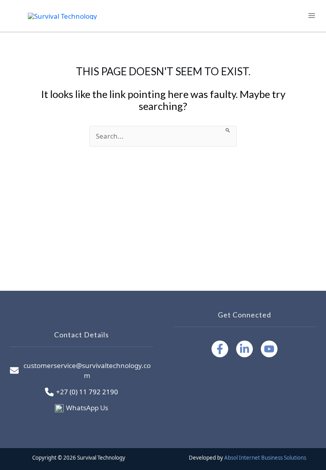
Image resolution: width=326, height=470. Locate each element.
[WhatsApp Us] (81, 408)
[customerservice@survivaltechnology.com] (81, 370)
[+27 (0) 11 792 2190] (81, 392)
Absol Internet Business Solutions (265, 457)
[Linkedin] (244, 349)
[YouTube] (269, 349)
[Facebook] (220, 349)
